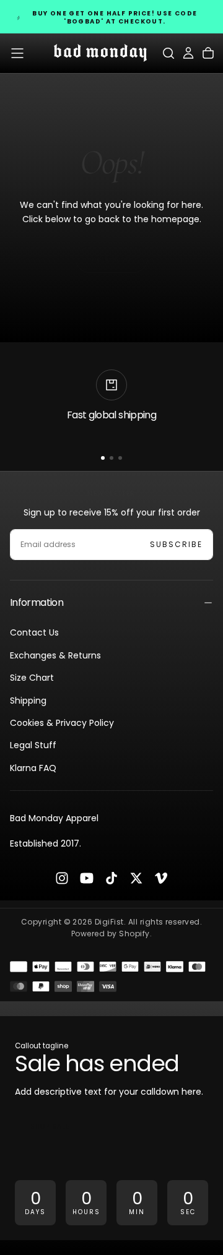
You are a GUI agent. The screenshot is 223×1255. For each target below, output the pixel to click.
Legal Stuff (33, 745)
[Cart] (208, 53)
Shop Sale (49, 1126)
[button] (17, 53)
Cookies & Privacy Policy (62, 723)
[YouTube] (86, 878)
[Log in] (188, 53)
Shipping (28, 700)
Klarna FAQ (33, 768)
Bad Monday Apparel (54, 818)
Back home (111, 259)
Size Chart (32, 677)
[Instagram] (62, 878)
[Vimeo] (161, 878)
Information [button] (36, 602)
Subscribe (176, 544)
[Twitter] (136, 878)
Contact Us (34, 632)
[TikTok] (111, 878)
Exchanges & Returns (55, 655)
